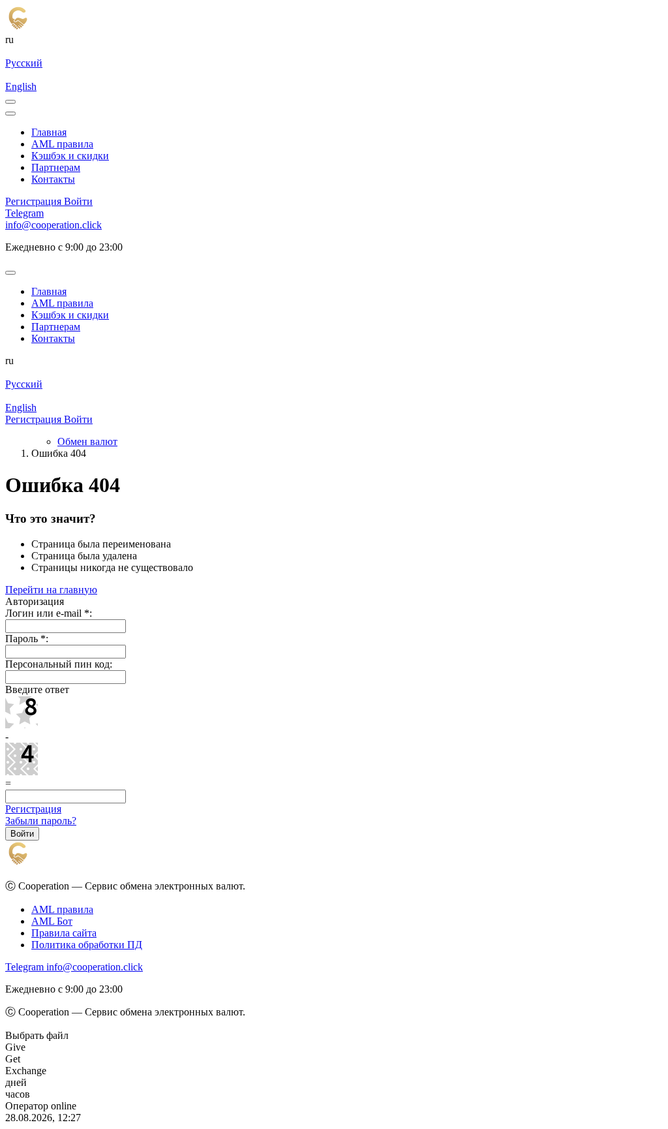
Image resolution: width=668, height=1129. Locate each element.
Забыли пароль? (40, 820)
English (21, 86)
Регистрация (33, 808)
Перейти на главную (51, 589)
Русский (23, 63)
